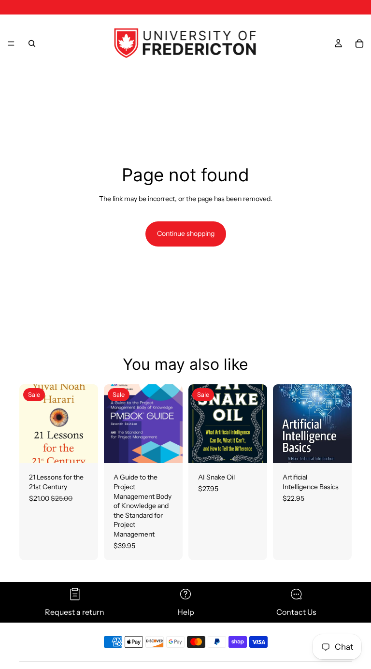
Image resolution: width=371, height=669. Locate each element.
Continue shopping (185, 233)
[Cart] (359, 43)
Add (91, 448)
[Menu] (11, 43)
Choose (175, 448)
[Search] (32, 43)
